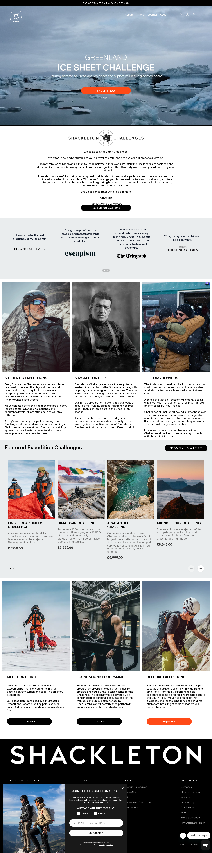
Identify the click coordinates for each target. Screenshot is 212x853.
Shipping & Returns (190, 792)
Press (183, 812)
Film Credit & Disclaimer (193, 822)
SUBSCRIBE (96, 833)
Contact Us (186, 787)
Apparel (129, 14)
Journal (152, 14)
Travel (141, 14)
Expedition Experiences (135, 787)
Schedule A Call (131, 807)
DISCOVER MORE (128, 3)
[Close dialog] (123, 787)
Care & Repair (187, 807)
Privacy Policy (187, 802)
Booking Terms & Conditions (138, 802)
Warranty (185, 797)
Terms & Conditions (190, 817)
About (163, 14)
